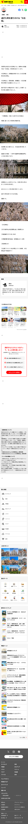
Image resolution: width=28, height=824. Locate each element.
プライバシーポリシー (19, 802)
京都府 (8, 5)
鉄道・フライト (14, 600)
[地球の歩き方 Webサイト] (7, 1)
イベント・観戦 (5, 593)
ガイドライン (17, 804)
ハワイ (7, 514)
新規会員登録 (5, 795)
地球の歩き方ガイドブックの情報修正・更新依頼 (14, 453)
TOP (2, 5)
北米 (6, 498)
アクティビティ (5, 600)
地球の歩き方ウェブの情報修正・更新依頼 (12, 452)
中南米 (7, 503)
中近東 (7, 529)
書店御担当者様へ (5, 807)
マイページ (18, 795)
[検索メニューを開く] (22, 2)
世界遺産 (14, 593)
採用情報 (3, 809)
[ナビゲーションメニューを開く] (26, 2)
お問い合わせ (17, 809)
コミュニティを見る (14, 372)
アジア (6, 524)
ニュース (3, 787)
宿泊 (23, 586)
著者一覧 (3, 790)
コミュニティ (4, 793)
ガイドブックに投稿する (19, 807)
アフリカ (7, 534)
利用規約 (3, 804)
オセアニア (8, 509)
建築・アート (14, 586)
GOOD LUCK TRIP (5, 798)
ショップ (22, 600)
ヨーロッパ (8, 493)
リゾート (7, 519)
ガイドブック (4, 784)
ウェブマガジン (5, 779)
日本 (5, 5)
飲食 (5, 586)
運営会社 (3, 802)
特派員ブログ (14, 5)
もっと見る (22, 737)
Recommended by (20, 329)
